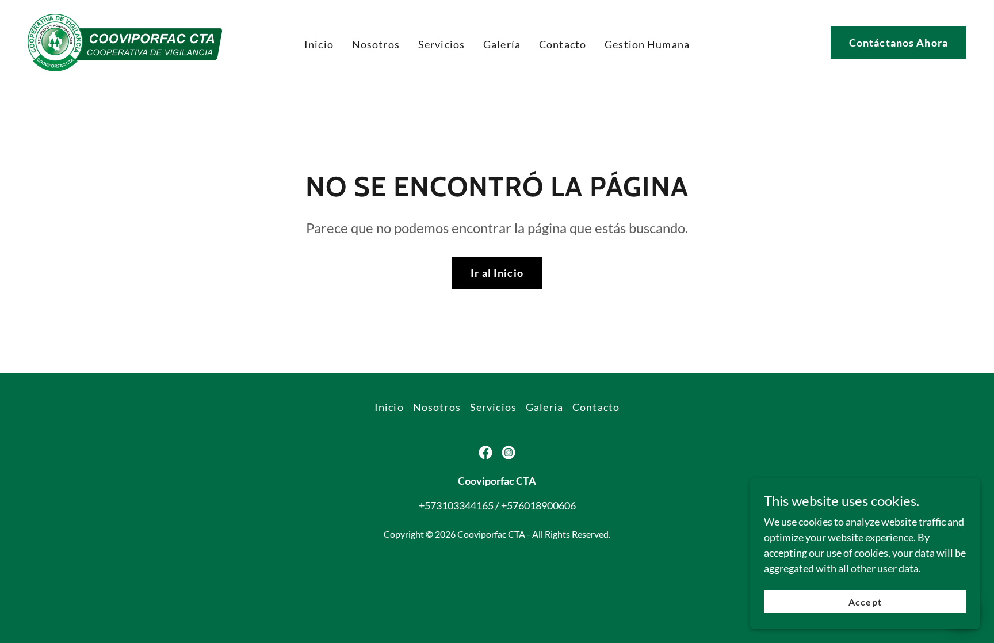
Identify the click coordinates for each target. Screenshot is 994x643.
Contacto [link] (562, 44)
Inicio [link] (319, 44)
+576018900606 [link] (538, 505)
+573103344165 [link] (456, 505)
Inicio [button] (389, 407)
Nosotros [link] (376, 44)
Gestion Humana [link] (647, 44)
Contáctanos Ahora (898, 42)
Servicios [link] (441, 44)
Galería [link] (502, 44)
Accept (864, 601)
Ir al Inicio (497, 273)
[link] (125, 41)
